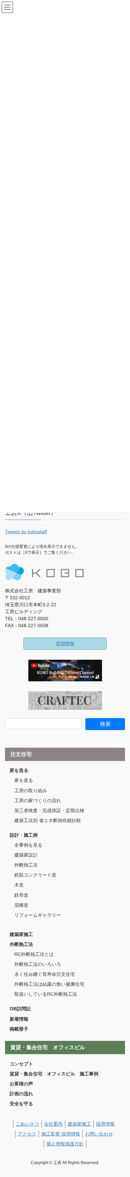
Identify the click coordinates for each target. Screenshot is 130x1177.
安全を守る (21, 1103)
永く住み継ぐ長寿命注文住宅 (44, 974)
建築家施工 (21, 934)
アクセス (27, 1133)
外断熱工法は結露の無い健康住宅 (49, 984)
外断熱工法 (26, 865)
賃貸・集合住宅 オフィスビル (47, 1047)
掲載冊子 (19, 1029)
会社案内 (53, 1124)
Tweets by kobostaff (26, 531)
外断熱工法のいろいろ (37, 964)
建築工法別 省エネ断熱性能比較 (47, 820)
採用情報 (65, 643)
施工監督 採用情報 (60, 1133)
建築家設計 (26, 855)
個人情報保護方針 (65, 1143)
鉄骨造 (21, 895)
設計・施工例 (24, 835)
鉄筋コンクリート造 (35, 875)
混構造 (21, 905)
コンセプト (21, 1063)
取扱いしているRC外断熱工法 (45, 994)
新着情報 (19, 1019)
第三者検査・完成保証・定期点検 (49, 810)
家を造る (19, 770)
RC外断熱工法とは (34, 954)
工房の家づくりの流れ (37, 800)
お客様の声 (21, 1083)
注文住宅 (21, 754)
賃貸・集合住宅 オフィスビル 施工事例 (54, 1073)
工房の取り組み (30, 790)
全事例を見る (28, 845)
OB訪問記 (20, 1008)
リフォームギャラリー (37, 915)
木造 (19, 884)
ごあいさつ (27, 1124)
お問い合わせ (99, 1133)
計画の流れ (21, 1093)
